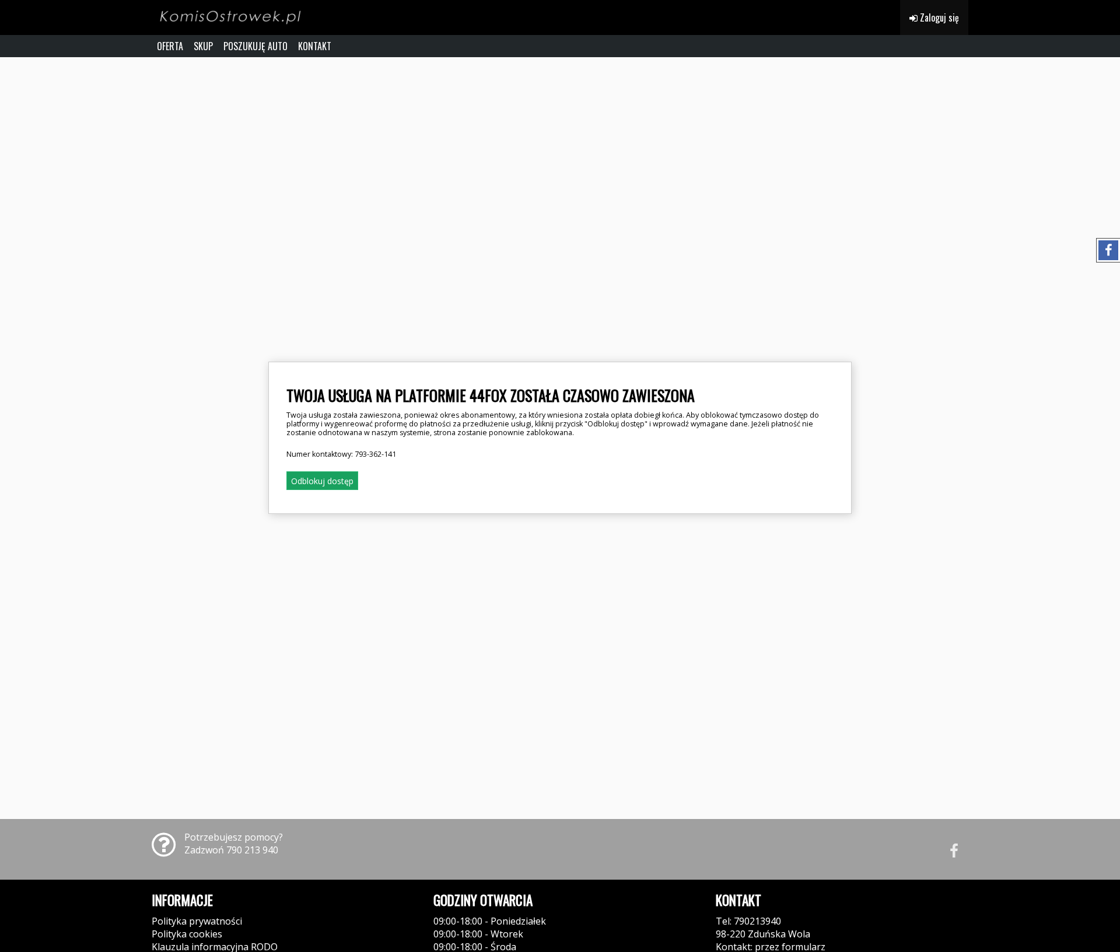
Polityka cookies (187, 934)
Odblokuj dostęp (322, 481)
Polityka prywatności (197, 921)
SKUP (203, 46)
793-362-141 (375, 454)
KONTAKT (314, 46)
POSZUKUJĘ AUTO (255, 46)
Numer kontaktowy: (341, 454)
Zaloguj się (938, 17)
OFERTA (170, 46)
